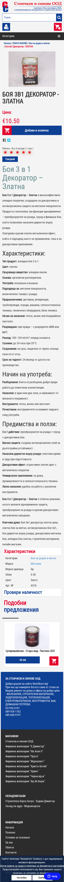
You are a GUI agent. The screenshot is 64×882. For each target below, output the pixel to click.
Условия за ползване (17, 837)
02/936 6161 (12, 708)
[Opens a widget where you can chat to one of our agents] (52, 876)
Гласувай (10, 159)
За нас (9, 842)
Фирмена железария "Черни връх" (25, 776)
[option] (32, 69)
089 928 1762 (13, 711)
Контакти (10, 852)
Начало (9, 827)
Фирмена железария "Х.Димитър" (25, 746)
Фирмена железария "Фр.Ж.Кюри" (25, 781)
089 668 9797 (13, 715)
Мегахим (36, 563)
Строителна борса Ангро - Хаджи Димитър (30, 801)
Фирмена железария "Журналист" (25, 761)
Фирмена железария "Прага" (22, 756)
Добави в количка (37, 130)
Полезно (10, 832)
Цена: (7, 112)
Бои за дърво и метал (43, 558)
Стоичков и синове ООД (19, 741)
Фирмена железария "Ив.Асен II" (24, 751)
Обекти (9, 847)
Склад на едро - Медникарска (22, 806)
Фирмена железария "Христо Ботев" (26, 766)
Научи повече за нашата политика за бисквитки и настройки (32, 865)
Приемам (42, 877)
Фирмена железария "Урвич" (22, 771)
